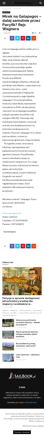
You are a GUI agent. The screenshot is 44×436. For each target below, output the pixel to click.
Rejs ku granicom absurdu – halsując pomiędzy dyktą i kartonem (27, 334)
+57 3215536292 (20, 220)
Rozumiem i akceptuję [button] (22, 432)
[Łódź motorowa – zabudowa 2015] (8, 358)
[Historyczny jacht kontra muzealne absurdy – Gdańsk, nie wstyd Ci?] (8, 323)
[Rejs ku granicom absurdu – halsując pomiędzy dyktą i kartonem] (8, 335)
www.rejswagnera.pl (11, 213)
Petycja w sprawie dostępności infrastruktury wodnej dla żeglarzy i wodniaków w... (21, 301)
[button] (40, 3)
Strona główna (7, 9)
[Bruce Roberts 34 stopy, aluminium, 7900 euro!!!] (8, 346)
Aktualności (18, 9)
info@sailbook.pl (30, 402)
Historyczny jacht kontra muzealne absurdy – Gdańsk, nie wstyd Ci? (28, 322)
